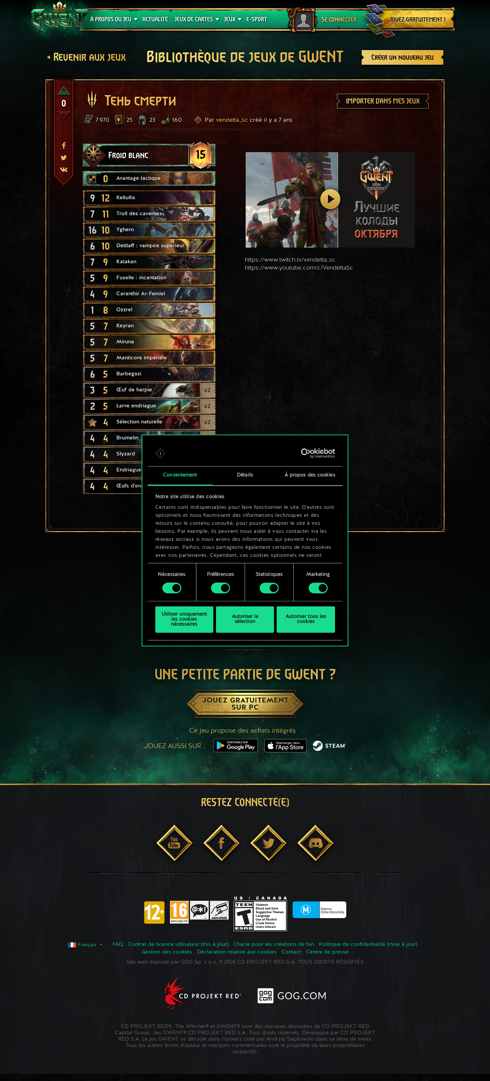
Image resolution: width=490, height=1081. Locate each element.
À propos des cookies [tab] (310, 475)
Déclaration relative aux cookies (237, 952)
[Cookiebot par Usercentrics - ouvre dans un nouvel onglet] (306, 453)
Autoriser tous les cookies (306, 620)
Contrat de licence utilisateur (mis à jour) (178, 944)
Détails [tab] (245, 475)
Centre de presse (327, 952)
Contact (291, 952)
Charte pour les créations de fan (273, 944)
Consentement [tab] (180, 475)
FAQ (118, 944)
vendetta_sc (232, 120)
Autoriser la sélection (245, 620)
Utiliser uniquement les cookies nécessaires (184, 619)
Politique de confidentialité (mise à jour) (368, 944)
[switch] (220, 588)
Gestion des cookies (167, 952)
